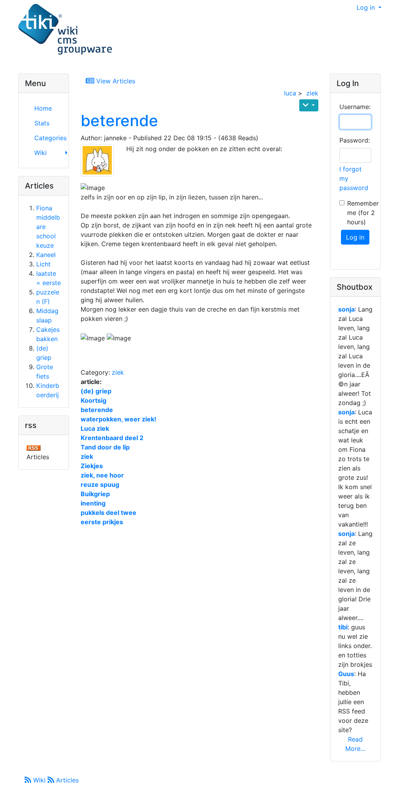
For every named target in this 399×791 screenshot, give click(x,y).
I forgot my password (353, 178)
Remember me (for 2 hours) (363, 212)
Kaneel (46, 255)
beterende (119, 120)
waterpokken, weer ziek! (118, 419)
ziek (312, 93)
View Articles (114, 81)
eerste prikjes (102, 522)
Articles (66, 780)
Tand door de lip (105, 447)
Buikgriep (95, 494)
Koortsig (93, 400)
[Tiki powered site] (65, 29)
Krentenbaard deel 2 (112, 438)
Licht (43, 264)
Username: (355, 107)
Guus (346, 674)
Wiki (39, 780)
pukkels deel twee (108, 512)
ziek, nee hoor (102, 475)
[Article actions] (308, 105)
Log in (367, 7)
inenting (93, 503)
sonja (346, 309)
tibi (343, 627)
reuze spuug (100, 484)
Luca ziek (95, 428)
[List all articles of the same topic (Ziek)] (100, 160)
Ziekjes (92, 466)
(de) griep (96, 391)
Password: (354, 140)
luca (290, 93)
